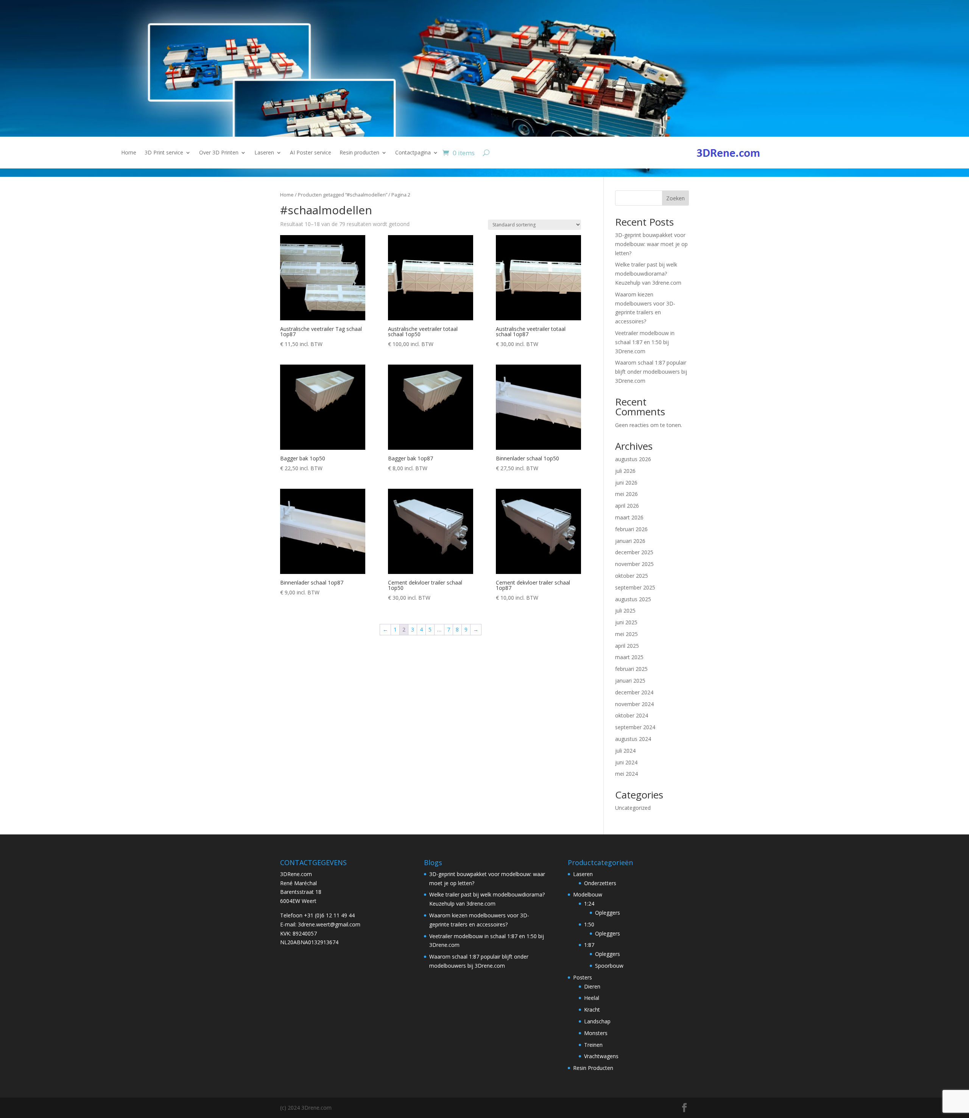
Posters (582, 977)
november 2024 (634, 704)
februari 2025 (631, 668)
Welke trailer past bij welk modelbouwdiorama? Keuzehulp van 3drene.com (648, 273)
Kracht (592, 1009)
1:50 (589, 924)
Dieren (592, 986)
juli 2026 (625, 470)
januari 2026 (630, 540)
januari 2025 (630, 680)
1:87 (589, 944)
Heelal (591, 997)
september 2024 (635, 727)
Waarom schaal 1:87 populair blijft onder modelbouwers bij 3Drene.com (651, 371)
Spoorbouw (609, 965)
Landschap (597, 1021)
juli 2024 (625, 750)
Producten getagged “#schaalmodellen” (342, 194)
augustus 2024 (633, 738)
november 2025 (634, 564)
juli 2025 (625, 610)
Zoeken (675, 198)
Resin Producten (593, 1067)
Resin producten (359, 153)
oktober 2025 (631, 575)
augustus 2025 (633, 599)
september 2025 (635, 587)
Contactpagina (413, 153)
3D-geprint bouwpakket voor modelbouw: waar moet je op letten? (651, 244)
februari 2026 (631, 529)
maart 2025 (629, 657)
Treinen (593, 1044)
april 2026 (627, 505)
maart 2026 (629, 517)
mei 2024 (626, 773)
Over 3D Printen (218, 153)
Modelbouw (587, 894)
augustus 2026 (633, 459)
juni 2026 (626, 482)
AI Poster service (310, 153)
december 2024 (634, 692)
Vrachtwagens (601, 1056)
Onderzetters (600, 883)
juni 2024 (626, 762)
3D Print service (164, 153)
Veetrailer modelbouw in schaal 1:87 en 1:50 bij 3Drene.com (645, 342)
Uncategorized (633, 807)
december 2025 (634, 552)
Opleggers (607, 912)
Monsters (596, 1033)
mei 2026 (626, 493)
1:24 (589, 903)
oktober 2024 (631, 715)
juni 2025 (626, 622)
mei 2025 (626, 634)
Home (128, 153)
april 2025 (627, 645)
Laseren (264, 153)
